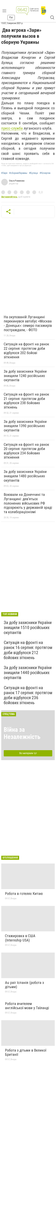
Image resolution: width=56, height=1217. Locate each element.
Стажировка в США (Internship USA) (20, 938)
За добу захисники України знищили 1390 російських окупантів (25, 425)
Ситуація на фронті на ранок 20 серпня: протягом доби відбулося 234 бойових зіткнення (26, 451)
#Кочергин (45, 173)
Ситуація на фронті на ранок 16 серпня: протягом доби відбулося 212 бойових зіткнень (28, 650)
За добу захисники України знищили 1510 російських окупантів (28, 627)
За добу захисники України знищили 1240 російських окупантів (25, 375)
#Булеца (33, 173)
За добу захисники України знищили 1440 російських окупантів (28, 672)
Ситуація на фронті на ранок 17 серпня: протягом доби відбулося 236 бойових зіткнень (28, 695)
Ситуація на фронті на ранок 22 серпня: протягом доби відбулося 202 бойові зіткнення (26, 350)
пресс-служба (12, 128)
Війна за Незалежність (22, 733)
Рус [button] (11, 17)
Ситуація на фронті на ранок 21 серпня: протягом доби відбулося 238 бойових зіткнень (26, 400)
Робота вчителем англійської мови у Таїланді (27, 1006)
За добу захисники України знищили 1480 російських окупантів (25, 475)
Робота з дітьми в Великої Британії (25, 1052)
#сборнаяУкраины (18, 173)
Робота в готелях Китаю (24, 893)
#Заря (4, 173)
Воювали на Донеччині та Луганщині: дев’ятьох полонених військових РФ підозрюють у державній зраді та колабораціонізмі (28, 503)
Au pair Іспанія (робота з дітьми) (24, 984)
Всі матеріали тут (28, 753)
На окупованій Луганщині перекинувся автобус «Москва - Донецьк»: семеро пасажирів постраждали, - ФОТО (28, 323)
